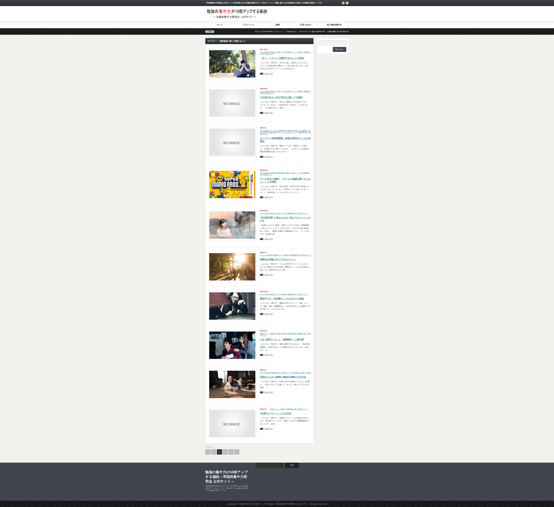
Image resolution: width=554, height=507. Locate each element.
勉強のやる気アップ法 (278, 52)
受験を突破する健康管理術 (286, 333)
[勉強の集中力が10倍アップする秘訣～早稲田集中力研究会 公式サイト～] (236, 20)
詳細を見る (268, 74)
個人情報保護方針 (334, 25)
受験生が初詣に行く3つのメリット (278, 259)
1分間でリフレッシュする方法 (275, 413)
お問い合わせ (305, 25)
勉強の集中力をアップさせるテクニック (283, 132)
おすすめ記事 (264, 52)
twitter (347, 3)
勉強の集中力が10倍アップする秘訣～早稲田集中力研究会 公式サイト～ (226, 476)
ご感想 (277, 25)
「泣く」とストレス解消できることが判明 (282, 58)
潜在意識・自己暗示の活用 (301, 373)
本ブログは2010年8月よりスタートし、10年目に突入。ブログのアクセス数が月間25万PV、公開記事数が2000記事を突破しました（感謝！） (279, 32)
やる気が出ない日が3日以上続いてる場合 (281, 97)
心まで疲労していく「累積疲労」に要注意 (282, 339)
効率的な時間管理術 (277, 173)
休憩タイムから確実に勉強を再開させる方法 (283, 377)
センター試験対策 (266, 255)
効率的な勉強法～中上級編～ (297, 130)
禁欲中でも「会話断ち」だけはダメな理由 (282, 298)
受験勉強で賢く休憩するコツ (297, 213)
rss (343, 3)
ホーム (219, 25)
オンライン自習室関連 (278, 130)
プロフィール (248, 25)
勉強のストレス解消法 (295, 52)
